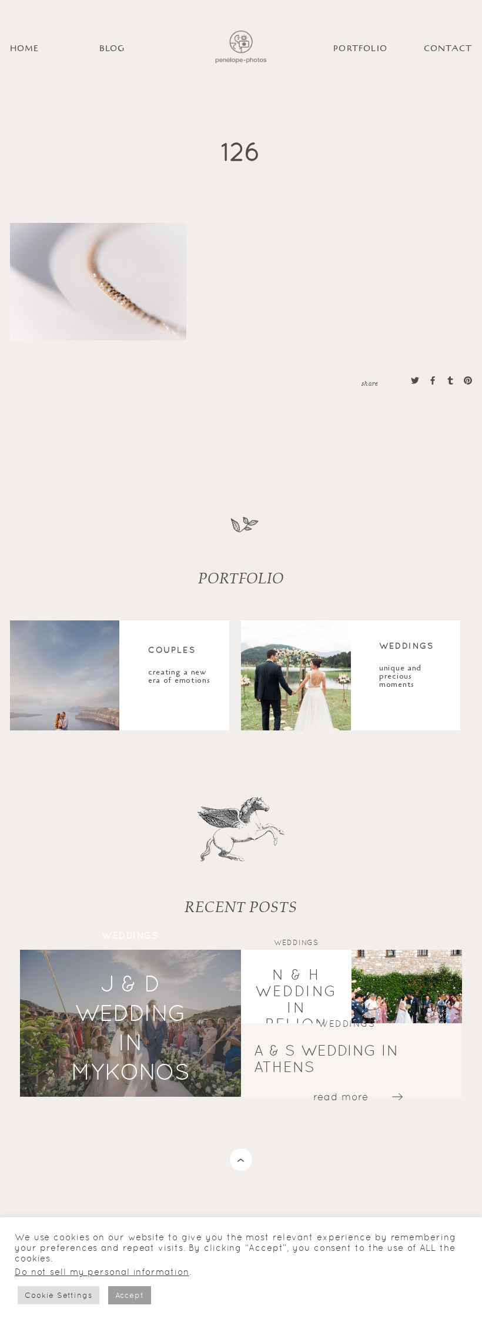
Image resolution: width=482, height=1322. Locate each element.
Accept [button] (129, 1295)
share (370, 382)
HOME (24, 48)
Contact (448, 48)
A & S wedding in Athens (326, 1058)
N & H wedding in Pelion (296, 999)
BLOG (112, 48)
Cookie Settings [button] (58, 1295)
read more (341, 1096)
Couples (172, 649)
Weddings (406, 645)
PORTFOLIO (360, 48)
